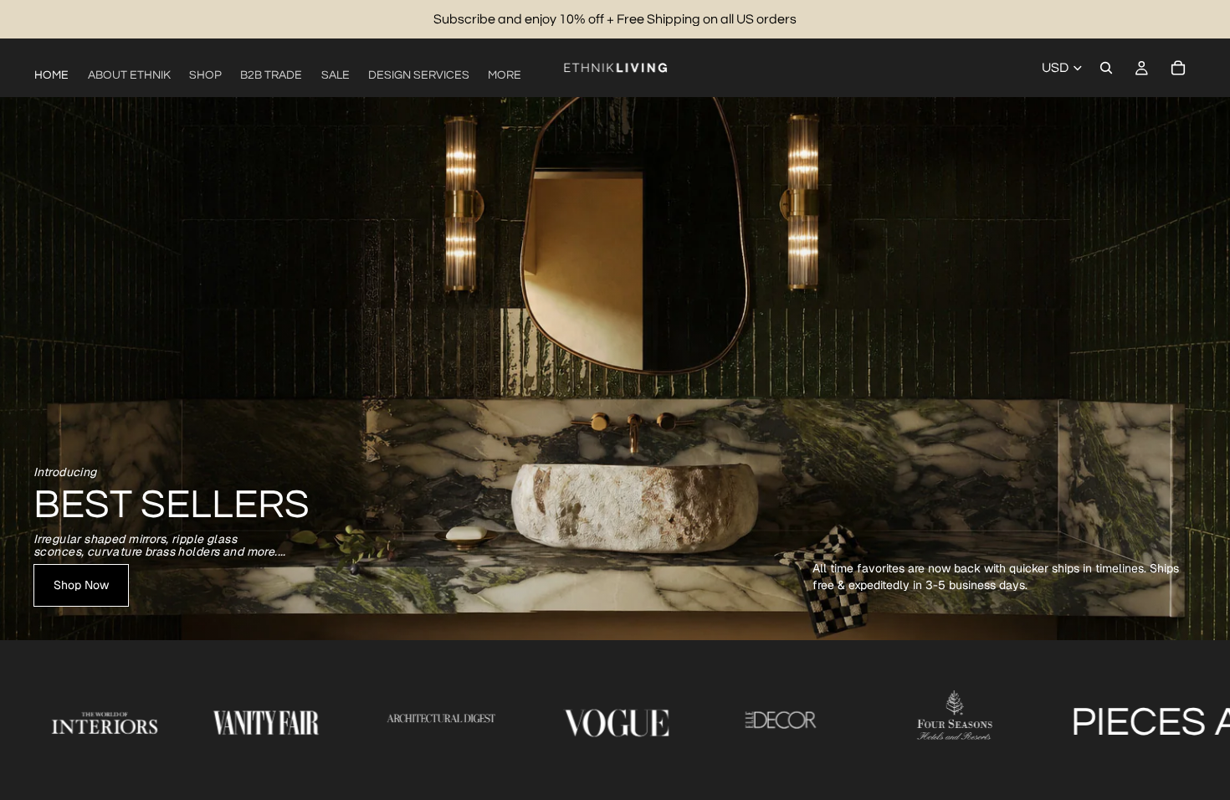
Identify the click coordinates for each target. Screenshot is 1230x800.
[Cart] (1178, 67)
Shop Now (81, 584)
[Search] (1106, 67)
